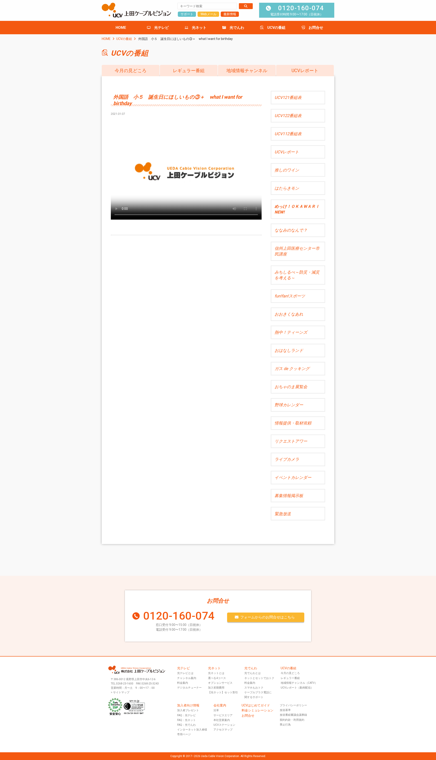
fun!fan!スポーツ (290, 296)
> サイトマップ (120, 692)
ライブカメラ (287, 459)
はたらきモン (287, 188)
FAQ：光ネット (186, 720)
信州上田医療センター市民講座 (297, 251)
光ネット (199, 27)
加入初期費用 (216, 687)
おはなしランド (289, 350)
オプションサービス (220, 682)
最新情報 (229, 14)
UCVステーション (224, 724)
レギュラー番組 (189, 70)
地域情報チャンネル (246, 70)
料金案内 (182, 682)
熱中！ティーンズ (291, 332)
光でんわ (237, 27)
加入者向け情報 (188, 705)
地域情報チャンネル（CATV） (299, 682)
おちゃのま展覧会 (291, 386)
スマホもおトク (253, 687)
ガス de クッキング (292, 368)
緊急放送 (283, 513)
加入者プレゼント (188, 710)
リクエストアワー (291, 441)
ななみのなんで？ (291, 230)
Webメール (208, 14)
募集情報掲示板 (289, 495)
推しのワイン (287, 170)
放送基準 (285, 710)
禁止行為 (285, 724)
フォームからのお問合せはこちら (267, 617)
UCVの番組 (276, 27)
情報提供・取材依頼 (293, 423)
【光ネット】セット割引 (223, 692)
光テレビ (161, 27)
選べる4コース (217, 678)
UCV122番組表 (288, 115)
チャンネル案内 (186, 678)
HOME (121, 27)
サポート (187, 14)
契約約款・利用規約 (292, 719)
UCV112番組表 (288, 133)
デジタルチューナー (189, 687)
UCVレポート (305, 70)
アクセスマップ (223, 729)
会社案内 (219, 705)
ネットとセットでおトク (259, 678)
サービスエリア (223, 715)
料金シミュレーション (257, 710)
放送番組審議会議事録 (293, 714)
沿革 (216, 710)
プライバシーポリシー (293, 705)
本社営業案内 (221, 720)
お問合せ (316, 27)
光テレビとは (185, 673)
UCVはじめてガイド (256, 705)
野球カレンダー (289, 404)
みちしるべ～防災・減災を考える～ (297, 275)
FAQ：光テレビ (186, 715)
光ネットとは (216, 673)
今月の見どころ (130, 70)
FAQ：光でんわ (186, 724)
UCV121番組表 (288, 97)
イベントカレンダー (293, 477)
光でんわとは (252, 673)
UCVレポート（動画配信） (297, 687)
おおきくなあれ (289, 314)
